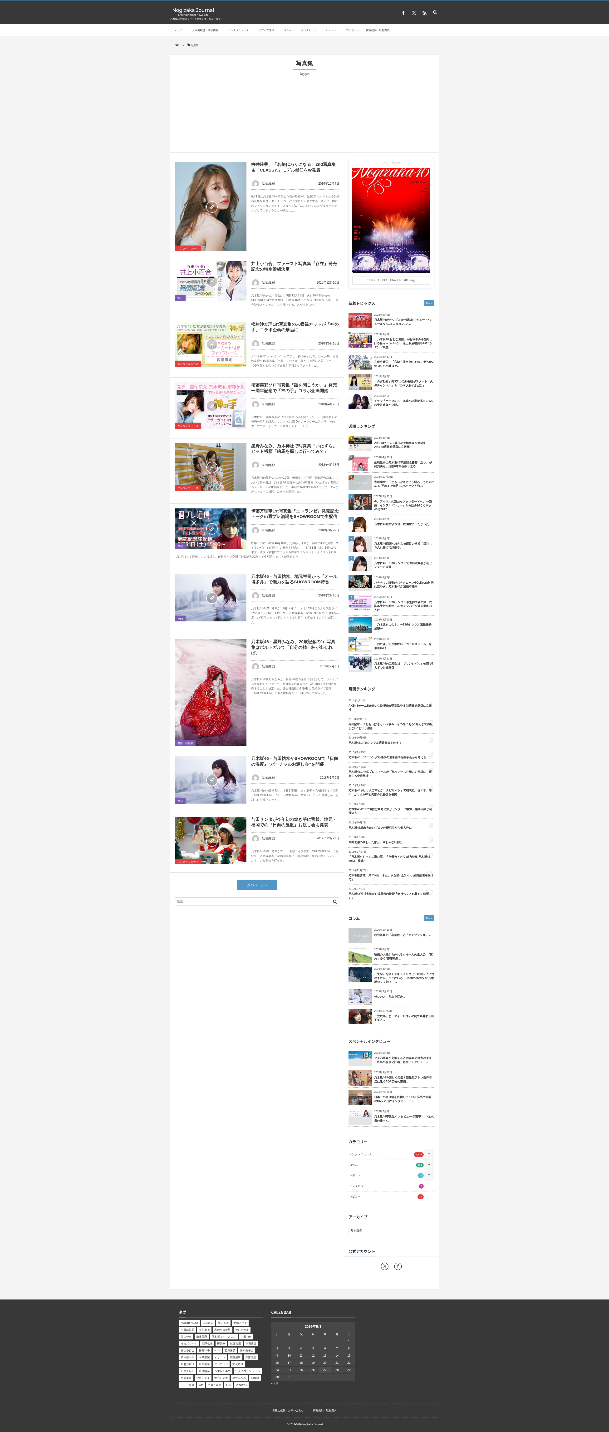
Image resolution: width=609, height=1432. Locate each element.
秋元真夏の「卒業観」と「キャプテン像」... (402, 935)
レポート (331, 30)
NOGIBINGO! (189, 1322)
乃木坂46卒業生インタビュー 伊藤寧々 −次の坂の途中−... (404, 1118)
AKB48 (255, 1378)
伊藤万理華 (214, 1384)
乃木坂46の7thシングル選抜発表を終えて (375, 742)
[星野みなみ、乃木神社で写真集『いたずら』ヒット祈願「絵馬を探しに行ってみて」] (210, 467)
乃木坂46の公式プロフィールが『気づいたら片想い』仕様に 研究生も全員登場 (390, 774)
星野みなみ (239, 1378)
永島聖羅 (204, 1357)
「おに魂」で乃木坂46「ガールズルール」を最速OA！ (403, 646)
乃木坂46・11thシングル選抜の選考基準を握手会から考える (387, 757)
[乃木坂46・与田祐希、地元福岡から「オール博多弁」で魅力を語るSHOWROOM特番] (210, 597)
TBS (228, 1384)
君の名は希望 (222, 1329)
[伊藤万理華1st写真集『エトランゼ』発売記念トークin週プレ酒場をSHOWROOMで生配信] (210, 528)
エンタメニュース (238, 30)
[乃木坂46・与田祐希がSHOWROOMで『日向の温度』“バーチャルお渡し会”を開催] (210, 779)
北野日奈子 (203, 1378)
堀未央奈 (204, 1364)
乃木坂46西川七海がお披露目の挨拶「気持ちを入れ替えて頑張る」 (403, 545)
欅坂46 (221, 1343)
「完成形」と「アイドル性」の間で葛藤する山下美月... (404, 1018)
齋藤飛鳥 (235, 1357)
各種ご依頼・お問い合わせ (288, 1410)
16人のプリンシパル (247, 1371)
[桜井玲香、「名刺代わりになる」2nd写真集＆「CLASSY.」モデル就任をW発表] (210, 206)
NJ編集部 (268, 184)
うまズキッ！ (189, 1343)
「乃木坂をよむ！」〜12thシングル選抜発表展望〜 (403, 626)
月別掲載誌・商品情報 (205, 30)
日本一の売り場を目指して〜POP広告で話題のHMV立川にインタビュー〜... (403, 1099)
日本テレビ (187, 1371)
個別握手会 (247, 1350)
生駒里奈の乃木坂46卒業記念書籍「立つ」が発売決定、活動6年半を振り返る (403, 464)
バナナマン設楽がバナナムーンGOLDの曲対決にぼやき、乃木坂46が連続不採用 (404, 584)
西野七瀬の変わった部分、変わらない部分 (376, 842)
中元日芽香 (221, 1378)
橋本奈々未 (187, 1357)
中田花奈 (246, 1336)
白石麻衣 (208, 1322)
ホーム (179, 30)
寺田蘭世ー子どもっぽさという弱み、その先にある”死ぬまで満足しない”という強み (404, 484)
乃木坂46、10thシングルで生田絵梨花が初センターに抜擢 (403, 565)
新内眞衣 (223, 1322)
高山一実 (186, 1336)
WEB (180, 298)
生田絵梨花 (187, 1329)
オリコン (219, 1357)
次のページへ (257, 885)
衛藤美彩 (201, 1336)
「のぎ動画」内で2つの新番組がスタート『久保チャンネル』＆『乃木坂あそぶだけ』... (403, 383)
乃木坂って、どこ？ (224, 1336)
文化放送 (237, 1364)
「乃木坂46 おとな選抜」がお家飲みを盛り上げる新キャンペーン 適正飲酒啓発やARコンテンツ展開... (403, 343)
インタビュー (309, 30)
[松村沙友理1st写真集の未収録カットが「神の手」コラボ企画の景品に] (210, 344)
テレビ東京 (187, 1384)
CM (201, 1384)
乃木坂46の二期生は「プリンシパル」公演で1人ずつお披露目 (403, 665)
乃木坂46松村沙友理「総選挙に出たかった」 (403, 524)
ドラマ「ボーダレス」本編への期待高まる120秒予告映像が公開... (403, 403)
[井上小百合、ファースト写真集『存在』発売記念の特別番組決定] (210, 281)
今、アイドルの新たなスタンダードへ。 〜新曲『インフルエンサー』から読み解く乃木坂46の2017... (403, 505)
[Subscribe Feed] (424, 13)
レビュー (385, 1196)
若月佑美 (230, 1350)
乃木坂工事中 (222, 1371)
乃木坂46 (241, 1384)
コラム (287, 30)
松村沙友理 (187, 1364)
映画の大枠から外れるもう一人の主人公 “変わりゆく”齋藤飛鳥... (403, 956)
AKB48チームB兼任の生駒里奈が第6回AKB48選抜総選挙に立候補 (399, 445)
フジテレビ (221, 1364)
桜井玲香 (204, 1350)
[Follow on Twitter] (414, 13)
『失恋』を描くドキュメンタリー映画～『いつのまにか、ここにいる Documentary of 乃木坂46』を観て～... (404, 978)
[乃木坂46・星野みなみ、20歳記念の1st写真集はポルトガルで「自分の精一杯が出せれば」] (210, 692)
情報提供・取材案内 (378, 30)
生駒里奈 (186, 1378)
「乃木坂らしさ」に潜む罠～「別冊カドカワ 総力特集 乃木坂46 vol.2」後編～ (389, 858)
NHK (217, 1350)
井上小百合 (187, 1350)
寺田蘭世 (251, 1343)
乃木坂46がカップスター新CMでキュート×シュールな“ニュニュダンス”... (403, 321)
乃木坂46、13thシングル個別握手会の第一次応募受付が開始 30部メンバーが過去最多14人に (403, 606)
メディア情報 (266, 30)
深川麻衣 (204, 1329)
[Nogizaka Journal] (193, 15)
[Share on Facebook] (403, 13)
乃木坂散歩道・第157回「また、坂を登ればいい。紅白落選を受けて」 (391, 877)
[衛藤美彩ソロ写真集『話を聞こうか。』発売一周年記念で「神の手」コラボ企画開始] (210, 405)
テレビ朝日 (242, 1329)
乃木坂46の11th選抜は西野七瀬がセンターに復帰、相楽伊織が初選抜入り (390, 811)
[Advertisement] (304, 112)
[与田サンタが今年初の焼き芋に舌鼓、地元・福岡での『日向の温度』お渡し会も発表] (210, 840)
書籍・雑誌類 (185, 743)
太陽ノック (240, 1322)
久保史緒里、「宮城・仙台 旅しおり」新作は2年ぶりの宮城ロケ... (404, 364)
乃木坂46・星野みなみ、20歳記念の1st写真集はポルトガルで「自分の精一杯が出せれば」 (293, 647)
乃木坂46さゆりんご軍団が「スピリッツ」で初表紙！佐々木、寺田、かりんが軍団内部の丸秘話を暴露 (390, 792)
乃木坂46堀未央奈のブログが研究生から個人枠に (380, 827)
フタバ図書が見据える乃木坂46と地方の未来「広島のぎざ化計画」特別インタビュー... (403, 1060)
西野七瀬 (207, 1343)
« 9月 (274, 1383)
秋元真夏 (235, 1343)
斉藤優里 (250, 1357)
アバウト (351, 30)
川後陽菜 (204, 1371)
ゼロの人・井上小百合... (389, 996)
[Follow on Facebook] (398, 1266)
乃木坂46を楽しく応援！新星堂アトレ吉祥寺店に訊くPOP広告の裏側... (403, 1079)
